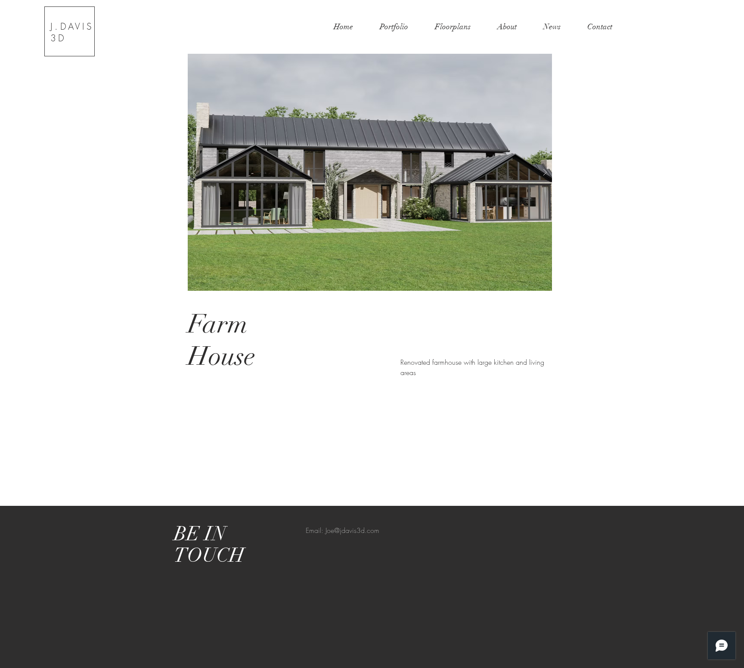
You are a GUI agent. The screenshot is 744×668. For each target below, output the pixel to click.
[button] (370, 172)
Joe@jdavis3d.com (352, 530)
